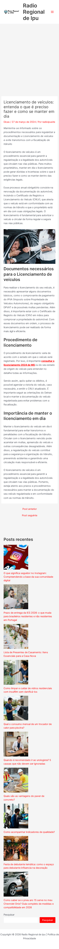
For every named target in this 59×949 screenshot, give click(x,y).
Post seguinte (29, 515)
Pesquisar (9, 914)
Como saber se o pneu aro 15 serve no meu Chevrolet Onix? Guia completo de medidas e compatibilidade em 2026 (29, 904)
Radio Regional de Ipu (34, 11)
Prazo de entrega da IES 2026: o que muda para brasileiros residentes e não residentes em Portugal (28, 616)
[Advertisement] (29, 55)
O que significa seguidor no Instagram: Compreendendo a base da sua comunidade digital (28, 577)
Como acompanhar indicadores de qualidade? (29, 832)
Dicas (7, 121)
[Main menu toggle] (52, 11)
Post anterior (29, 509)
